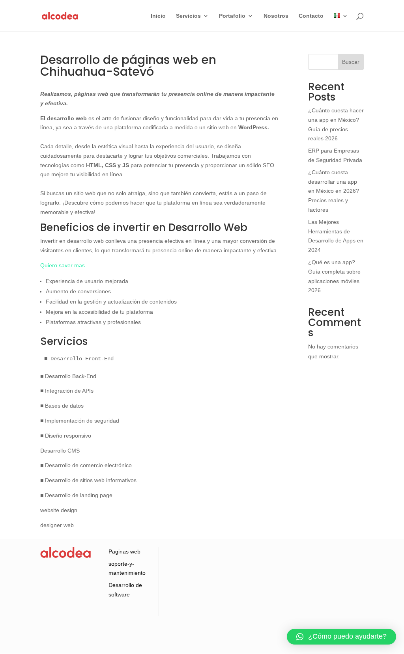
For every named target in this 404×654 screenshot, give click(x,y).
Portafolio (232, 16)
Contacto (311, 16)
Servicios (188, 16)
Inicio (158, 16)
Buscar (350, 62)
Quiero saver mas (62, 265)
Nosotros (276, 16)
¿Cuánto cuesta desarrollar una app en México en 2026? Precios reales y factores (333, 191)
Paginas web (124, 551)
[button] (341, 637)
